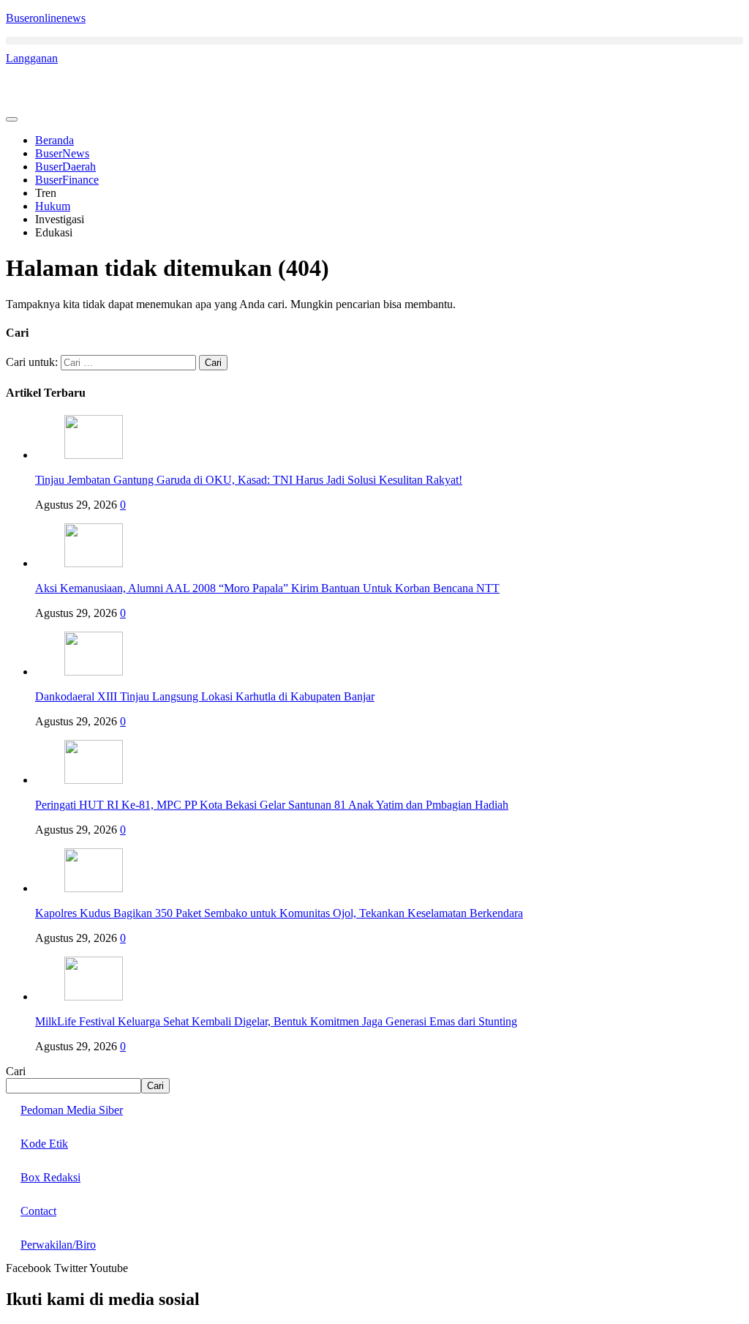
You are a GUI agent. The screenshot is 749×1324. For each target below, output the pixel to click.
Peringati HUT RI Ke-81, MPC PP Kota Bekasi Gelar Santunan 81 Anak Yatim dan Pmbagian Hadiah (271, 804)
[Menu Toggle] (12, 119)
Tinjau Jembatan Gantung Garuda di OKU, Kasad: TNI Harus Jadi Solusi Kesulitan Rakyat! (248, 480)
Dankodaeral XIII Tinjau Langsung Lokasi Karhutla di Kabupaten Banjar (204, 696)
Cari (16, 1071)
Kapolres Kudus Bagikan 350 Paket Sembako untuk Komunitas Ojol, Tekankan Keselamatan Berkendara (279, 913)
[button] (374, 41)
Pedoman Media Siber (71, 1110)
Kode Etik (44, 1143)
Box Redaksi (50, 1177)
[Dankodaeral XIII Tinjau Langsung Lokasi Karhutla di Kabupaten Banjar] (93, 671)
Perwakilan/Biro (58, 1244)
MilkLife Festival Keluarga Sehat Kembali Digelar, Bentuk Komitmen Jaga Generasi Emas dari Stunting (276, 1021)
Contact (38, 1211)
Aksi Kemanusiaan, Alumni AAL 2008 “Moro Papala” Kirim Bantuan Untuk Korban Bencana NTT (267, 588)
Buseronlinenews (46, 18)
